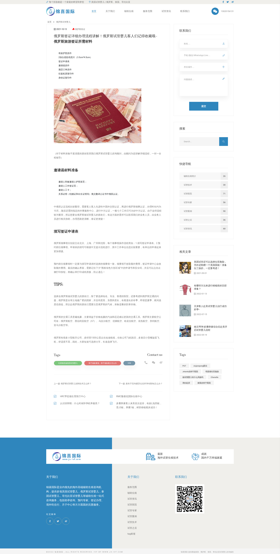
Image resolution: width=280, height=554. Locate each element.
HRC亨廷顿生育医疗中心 (73, 396)
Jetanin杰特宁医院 (190, 371)
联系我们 (185, 11)
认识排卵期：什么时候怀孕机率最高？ (80, 403)
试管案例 (132, 516)
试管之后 (132, 528)
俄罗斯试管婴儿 (104, 153)
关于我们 (110, 11)
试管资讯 (166, 11)
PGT (184, 366)
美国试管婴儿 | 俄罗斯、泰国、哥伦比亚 (110, 2)
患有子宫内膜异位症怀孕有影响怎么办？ (144, 383)
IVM (129, 363)
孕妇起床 (186, 383)
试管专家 (132, 510)
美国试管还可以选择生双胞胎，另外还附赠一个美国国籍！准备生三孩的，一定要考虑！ (210, 265)
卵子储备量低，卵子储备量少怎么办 (103, 363)
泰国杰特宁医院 (204, 383)
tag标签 (131, 533)
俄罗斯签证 (80, 29)
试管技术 (132, 522)
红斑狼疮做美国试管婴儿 (68, 363)
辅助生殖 (129, 11)
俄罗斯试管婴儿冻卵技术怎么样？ (76, 383)
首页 (94, 11)
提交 (203, 106)
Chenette (214, 377)
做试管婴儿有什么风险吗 (192, 377)
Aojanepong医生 (200, 366)
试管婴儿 (91, 214)
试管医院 (132, 504)
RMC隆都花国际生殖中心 (129, 396)
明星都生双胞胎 (212, 371)
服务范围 (147, 11)
